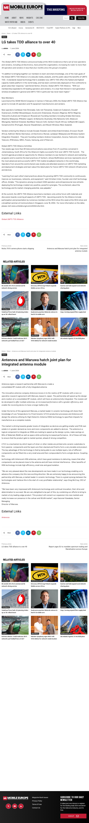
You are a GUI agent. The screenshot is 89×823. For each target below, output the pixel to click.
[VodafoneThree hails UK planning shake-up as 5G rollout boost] (15, 300)
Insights (4, 335)
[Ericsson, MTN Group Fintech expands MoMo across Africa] (44, 274)
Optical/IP (63, 309)
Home (3, 33)
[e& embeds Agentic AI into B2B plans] (73, 327)
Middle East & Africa (37, 282)
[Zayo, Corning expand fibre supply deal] (73, 300)
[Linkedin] (28, 54)
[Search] (72, 18)
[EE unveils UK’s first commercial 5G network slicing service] (15, 274)
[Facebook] (17, 54)
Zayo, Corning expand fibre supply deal (73, 312)
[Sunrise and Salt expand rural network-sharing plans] (73, 274)
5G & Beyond (5, 282)
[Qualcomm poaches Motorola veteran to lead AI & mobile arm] (44, 300)
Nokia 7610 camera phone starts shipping (18, 249)
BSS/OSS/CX (35, 335)
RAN (62, 282)
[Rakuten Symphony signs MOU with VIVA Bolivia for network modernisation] (44, 327)
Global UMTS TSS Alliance (13, 219)
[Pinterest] (33, 54)
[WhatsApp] (39, 54)
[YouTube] (14, 806)
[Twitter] (23, 54)
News (8, 33)
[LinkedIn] (21, 806)
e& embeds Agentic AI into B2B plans (72, 338)
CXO (33, 309)
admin (5, 48)
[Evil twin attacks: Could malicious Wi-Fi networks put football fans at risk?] (15, 327)
